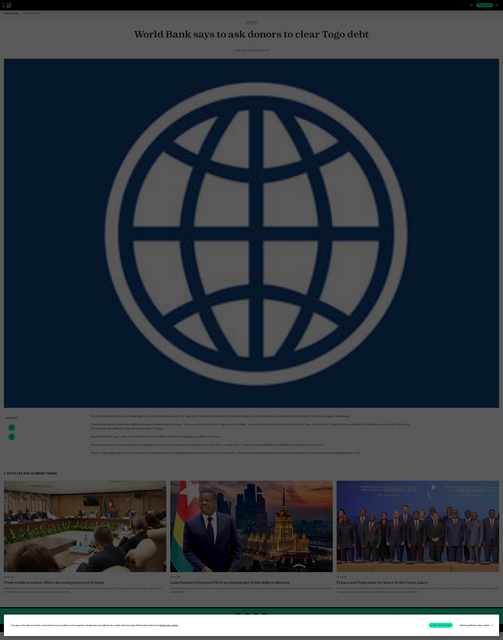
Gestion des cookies (168, 625)
